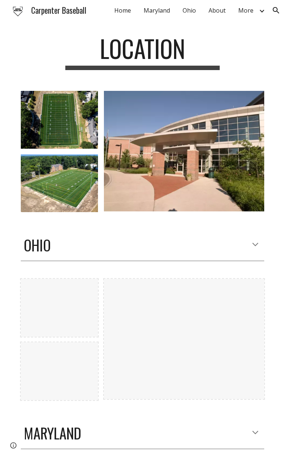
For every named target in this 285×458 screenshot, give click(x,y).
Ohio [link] (189, 10)
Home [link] (122, 10)
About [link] (217, 10)
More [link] (245, 10)
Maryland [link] (157, 10)
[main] (142, 52)
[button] (276, 10)
